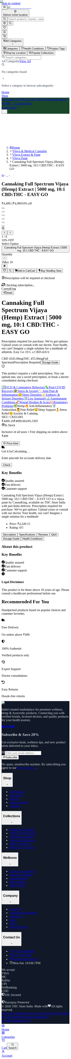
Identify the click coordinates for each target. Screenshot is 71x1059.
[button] (35, 229)
